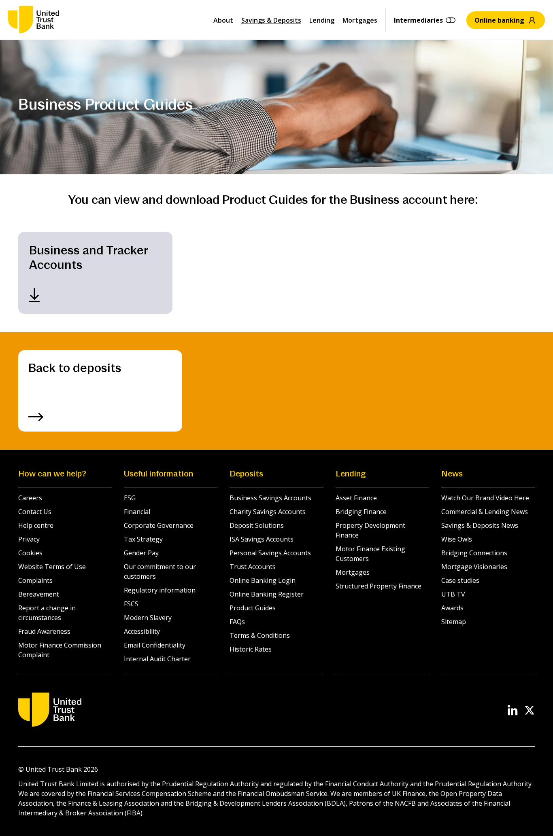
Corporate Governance (159, 525)
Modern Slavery (148, 617)
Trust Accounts (253, 566)
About (223, 20)
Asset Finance (356, 497)
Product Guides (253, 607)
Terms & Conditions (260, 635)
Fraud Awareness (44, 631)
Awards (452, 607)
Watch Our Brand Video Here (485, 497)
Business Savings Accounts (270, 497)
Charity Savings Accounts (268, 511)
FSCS (131, 603)
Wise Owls (456, 539)
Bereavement (38, 594)
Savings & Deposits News (479, 525)
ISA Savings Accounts (262, 539)
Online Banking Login (263, 580)
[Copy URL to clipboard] (179, 273)
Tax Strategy (143, 539)
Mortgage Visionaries (474, 566)
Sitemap (453, 621)
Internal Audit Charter (157, 658)
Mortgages (359, 20)
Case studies (460, 580)
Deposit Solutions (257, 525)
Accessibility (142, 631)
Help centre (35, 525)
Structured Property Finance (378, 586)
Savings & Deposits (271, 20)
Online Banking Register (267, 594)
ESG (130, 497)
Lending (321, 20)
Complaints (35, 580)
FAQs (237, 621)
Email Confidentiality (154, 645)
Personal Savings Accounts (270, 552)
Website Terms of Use (52, 566)
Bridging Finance (361, 511)
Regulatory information (160, 590)
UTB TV (453, 594)
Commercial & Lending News (484, 511)
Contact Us (34, 511)
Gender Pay (141, 552)
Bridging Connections (474, 552)
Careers (30, 497)
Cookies (30, 552)
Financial (137, 511)
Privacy (29, 539)
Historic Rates (251, 649)
